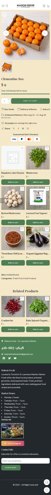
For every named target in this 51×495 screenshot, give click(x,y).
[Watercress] (38, 157)
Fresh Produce (29, 278)
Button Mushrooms (10, 213)
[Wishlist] (5, 15)
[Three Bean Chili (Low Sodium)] (13, 238)
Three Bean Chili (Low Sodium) (13, 253)
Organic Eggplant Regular (38, 253)
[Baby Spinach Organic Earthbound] (38, 306)
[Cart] (48, 5)
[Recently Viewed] (47, 490)
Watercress (32, 173)
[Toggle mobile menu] (3, 5)
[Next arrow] (45, 33)
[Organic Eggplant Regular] (38, 238)
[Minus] (8, 102)
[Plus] (8, 99)
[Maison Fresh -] (25, 6)
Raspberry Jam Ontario (12, 173)
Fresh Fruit (18, 278)
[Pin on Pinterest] (23, 129)
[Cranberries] (13, 306)
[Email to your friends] (28, 128)
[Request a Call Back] (47, 482)
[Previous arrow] (6, 33)
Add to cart (30, 101)
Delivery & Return (28, 109)
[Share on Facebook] (18, 129)
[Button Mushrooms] (13, 198)
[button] (13, 182)
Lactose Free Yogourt (36, 213)
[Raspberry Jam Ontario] (13, 157)
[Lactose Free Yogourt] (38, 198)
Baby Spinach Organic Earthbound (38, 320)
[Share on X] (14, 129)
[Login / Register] (44, 5)
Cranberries (7, 320)
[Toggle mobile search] (6, 5)
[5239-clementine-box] (25, 35)
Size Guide (9, 109)
